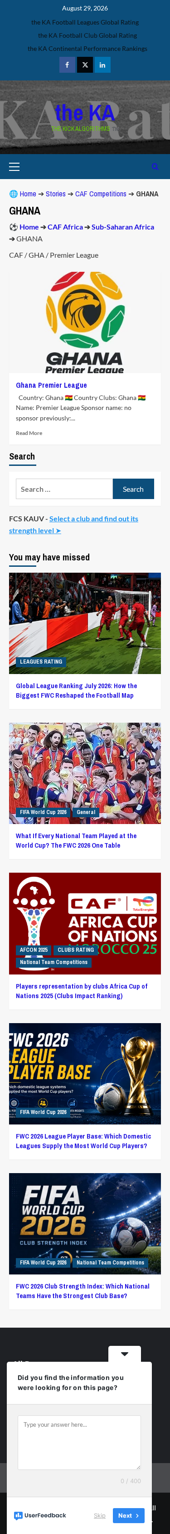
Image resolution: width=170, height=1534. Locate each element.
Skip (100, 1515)
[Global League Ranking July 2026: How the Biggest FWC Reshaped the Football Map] (85, 623)
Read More (29, 433)
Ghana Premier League (51, 385)
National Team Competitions (53, 962)
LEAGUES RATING (41, 661)
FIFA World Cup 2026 (43, 812)
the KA (85, 112)
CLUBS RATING (76, 950)
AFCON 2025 (33, 950)
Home (28, 194)
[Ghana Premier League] (85, 322)
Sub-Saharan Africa (123, 226)
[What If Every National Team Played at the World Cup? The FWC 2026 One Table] (85, 773)
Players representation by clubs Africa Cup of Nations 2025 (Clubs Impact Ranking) (81, 990)
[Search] (155, 167)
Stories (56, 194)
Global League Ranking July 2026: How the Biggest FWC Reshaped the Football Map (76, 690)
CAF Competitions (100, 194)
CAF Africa (65, 226)
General (86, 812)
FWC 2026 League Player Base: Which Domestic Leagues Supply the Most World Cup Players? (83, 1140)
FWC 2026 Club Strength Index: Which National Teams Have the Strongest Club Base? (83, 1290)
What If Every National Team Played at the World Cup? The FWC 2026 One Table (76, 840)
